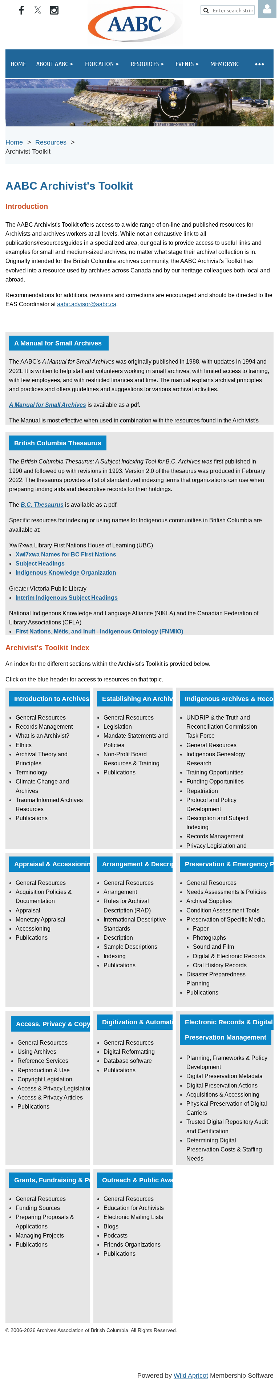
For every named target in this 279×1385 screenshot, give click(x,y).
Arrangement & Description (144, 864)
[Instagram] (54, 10)
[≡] (259, 63)
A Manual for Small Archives (59, 343)
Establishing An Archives (141, 698)
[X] (38, 10)
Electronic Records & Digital (229, 1022)
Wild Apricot (191, 1375)
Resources (50, 142)
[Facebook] (21, 10)
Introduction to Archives (51, 698)
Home (14, 142)
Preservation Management (225, 1037)
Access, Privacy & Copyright (60, 1024)
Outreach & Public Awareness (148, 1180)
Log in (267, 9)
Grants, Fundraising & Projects (62, 1180)
